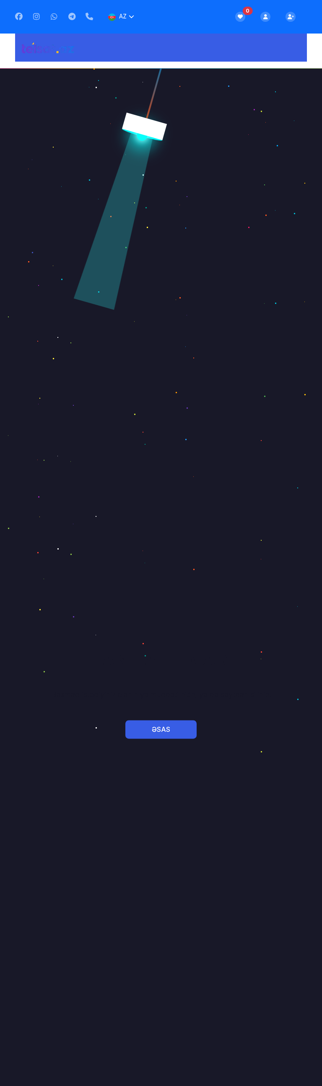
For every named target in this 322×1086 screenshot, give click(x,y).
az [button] (123, 16)
